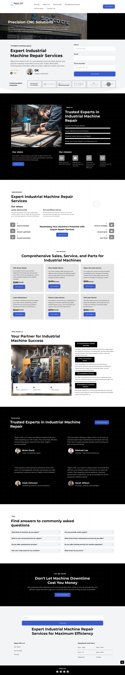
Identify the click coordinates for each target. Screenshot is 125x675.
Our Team (17, 647)
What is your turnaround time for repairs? (27, 538)
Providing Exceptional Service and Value (105, 164)
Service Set (57, 4)
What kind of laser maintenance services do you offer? (84, 538)
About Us (46, 4)
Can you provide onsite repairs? (76, 532)
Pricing (36, 4)
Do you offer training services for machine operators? (84, 544)
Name (76, 45)
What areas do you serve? (74, 550)
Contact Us (51, 8)
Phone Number (79, 63)
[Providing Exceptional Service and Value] (102, 158)
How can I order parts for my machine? (26, 550)
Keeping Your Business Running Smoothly (78, 164)
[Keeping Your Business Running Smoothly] (75, 158)
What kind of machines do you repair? (25, 532)
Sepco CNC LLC (19, 643)
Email (76, 54)
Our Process (18, 651)
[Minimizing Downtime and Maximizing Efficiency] (89, 158)
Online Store (38, 8)
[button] (96, 204)
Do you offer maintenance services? (24, 544)
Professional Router (72, 4)
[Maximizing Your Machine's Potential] (62, 158)
